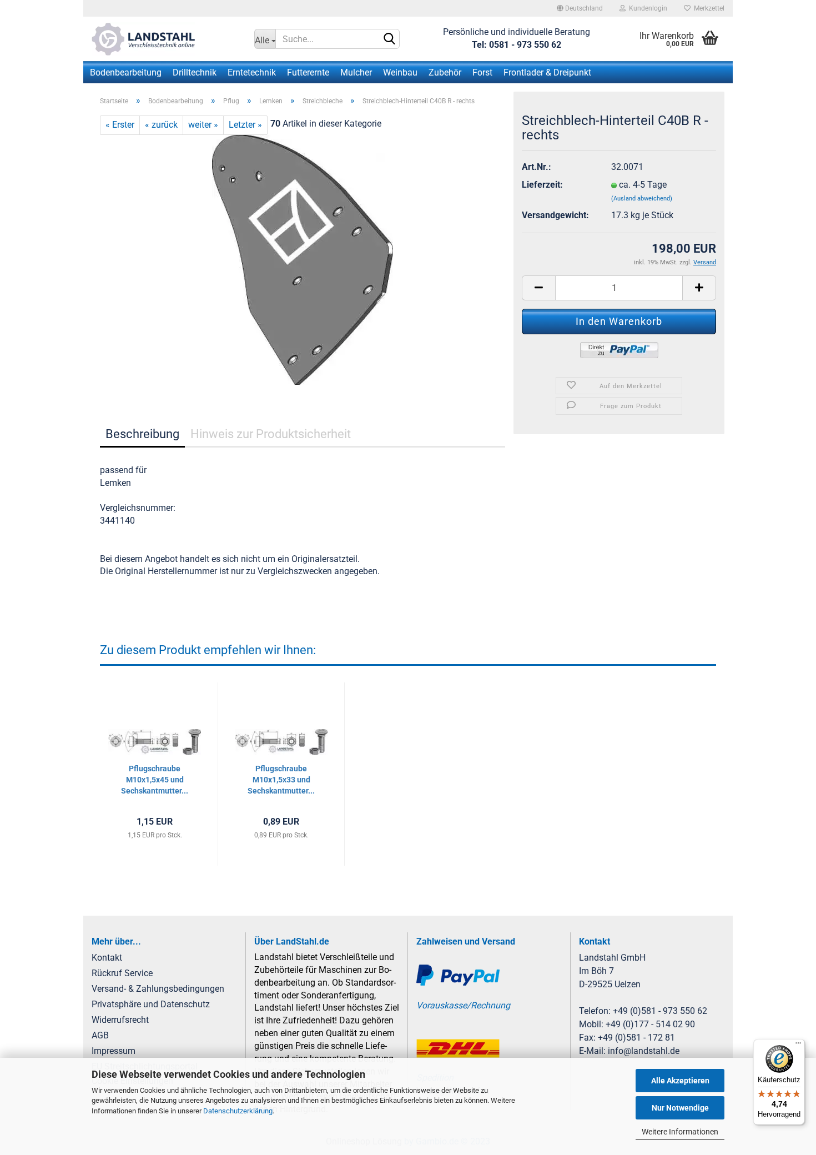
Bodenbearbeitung (126, 72)
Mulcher (356, 72)
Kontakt (107, 957)
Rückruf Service (122, 973)
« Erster (119, 124)
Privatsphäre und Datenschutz (151, 1004)
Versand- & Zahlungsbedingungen (158, 988)
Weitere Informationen (680, 1131)
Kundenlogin (646, 8)
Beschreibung (142, 434)
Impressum (113, 1051)
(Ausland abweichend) (641, 198)
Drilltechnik (194, 72)
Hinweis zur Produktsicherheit (270, 434)
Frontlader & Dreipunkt (547, 72)
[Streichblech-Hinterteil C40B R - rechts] (302, 259)
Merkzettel (707, 8)
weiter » (203, 124)
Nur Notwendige (680, 1107)
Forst (482, 72)
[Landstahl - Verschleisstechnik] (165, 39)
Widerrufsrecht (120, 1020)
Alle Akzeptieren (680, 1080)
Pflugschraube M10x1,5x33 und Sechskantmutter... (281, 779)
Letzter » (245, 124)
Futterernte (308, 72)
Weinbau (400, 72)
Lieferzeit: (542, 184)
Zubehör (445, 72)
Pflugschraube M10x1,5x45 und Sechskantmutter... (154, 779)
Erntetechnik (252, 72)
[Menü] (798, 1045)
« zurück (161, 124)
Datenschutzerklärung (238, 1111)
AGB (100, 1035)
